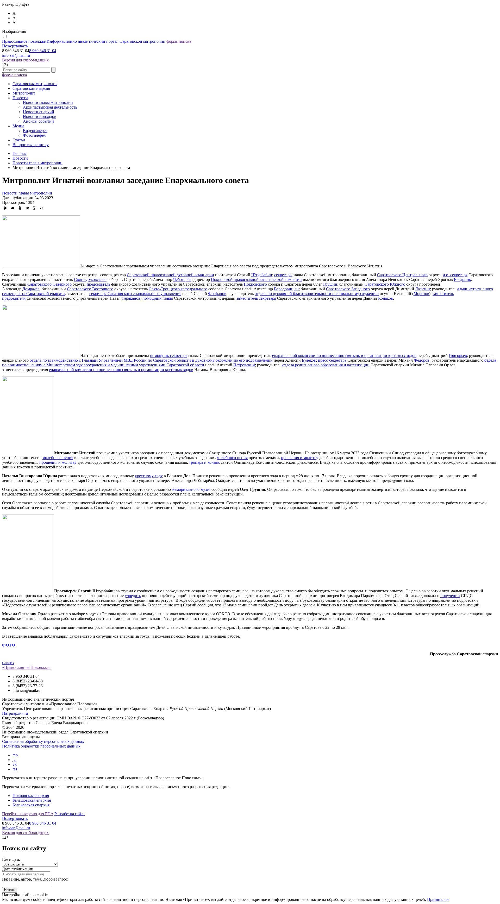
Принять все (438, 899)
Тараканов (131, 298)
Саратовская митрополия (34, 83)
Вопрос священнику (30, 144)
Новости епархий (38, 112)
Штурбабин (261, 275)
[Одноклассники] (20, 208)
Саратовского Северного (49, 284)
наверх (8, 663)
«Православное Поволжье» (26, 667)
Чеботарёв (182, 279)
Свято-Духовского (90, 279)
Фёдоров (421, 360)
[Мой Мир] (42, 208)
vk (14, 764)
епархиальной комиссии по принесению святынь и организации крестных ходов (344, 355)
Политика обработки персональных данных (41, 746)
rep (15, 755)
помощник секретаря (168, 355)
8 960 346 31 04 (42, 50)
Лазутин (422, 289)
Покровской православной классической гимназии (256, 279)
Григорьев (458, 355)
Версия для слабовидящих (25, 60)
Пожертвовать (15, 46)
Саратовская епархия (31, 88)
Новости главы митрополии (48, 102)
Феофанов (217, 293)
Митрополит (23, 93)
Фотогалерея (34, 135)
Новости (20, 98)
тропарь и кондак (204, 462)
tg (14, 759)
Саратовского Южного (385, 284)
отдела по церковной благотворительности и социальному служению (317, 293)
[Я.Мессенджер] (5, 208)
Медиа (18, 126)
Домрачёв (31, 289)
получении (450, 595)
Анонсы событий (38, 121)
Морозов (421, 293)
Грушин (330, 284)
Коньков (385, 298)
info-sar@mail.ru (16, 55)
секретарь (283, 275)
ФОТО (8, 645)
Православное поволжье (83, 41)
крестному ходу (149, 476)
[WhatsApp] (34, 208)
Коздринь (462, 279)
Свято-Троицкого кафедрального (178, 289)
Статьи (18, 140)
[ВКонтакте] (12, 208)
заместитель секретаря (256, 298)
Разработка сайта (69, 814)
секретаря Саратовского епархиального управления (135, 293)
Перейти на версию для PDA (27, 814)
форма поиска (178, 41)
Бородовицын (286, 289)
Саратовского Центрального (402, 275)
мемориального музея (191, 489)
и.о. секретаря (455, 275)
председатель (98, 284)
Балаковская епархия (30, 805)
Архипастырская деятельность (50, 107)
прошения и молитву (299, 457)
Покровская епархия (30, 795)
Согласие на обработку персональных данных (43, 741)
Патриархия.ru (15, 713)
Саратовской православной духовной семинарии (170, 275)
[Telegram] (27, 208)
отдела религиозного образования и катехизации (326, 365)
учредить (133, 595)
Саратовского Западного (348, 289)
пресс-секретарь (332, 360)
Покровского (255, 284)
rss (14, 769)
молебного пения (57, 457)
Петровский (244, 365)
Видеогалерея (35, 130)
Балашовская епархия (31, 800)
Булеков (309, 360)
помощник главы (157, 298)
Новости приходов (39, 116)
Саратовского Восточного (90, 289)
